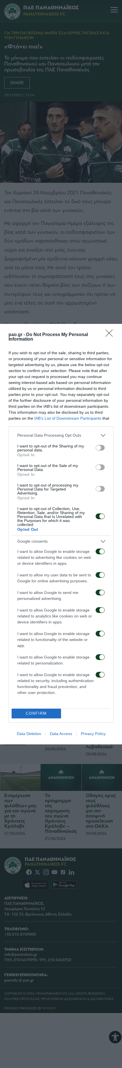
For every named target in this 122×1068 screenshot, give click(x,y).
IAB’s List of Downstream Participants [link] (67, 418)
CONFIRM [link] (36, 713)
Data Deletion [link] (29, 733)
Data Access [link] (61, 733)
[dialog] (61, 534)
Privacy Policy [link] (93, 733)
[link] (111, 335)
